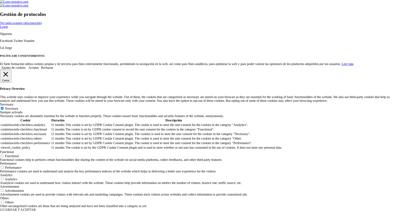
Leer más (348, 64)
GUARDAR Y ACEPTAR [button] (18, 209)
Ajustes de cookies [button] (13, 67)
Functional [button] (7, 152)
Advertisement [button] (9, 186)
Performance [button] (8, 163)
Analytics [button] (6, 175)
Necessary (11, 108)
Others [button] (4, 198)
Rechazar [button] (47, 67)
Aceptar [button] (34, 67)
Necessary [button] (6, 104)
